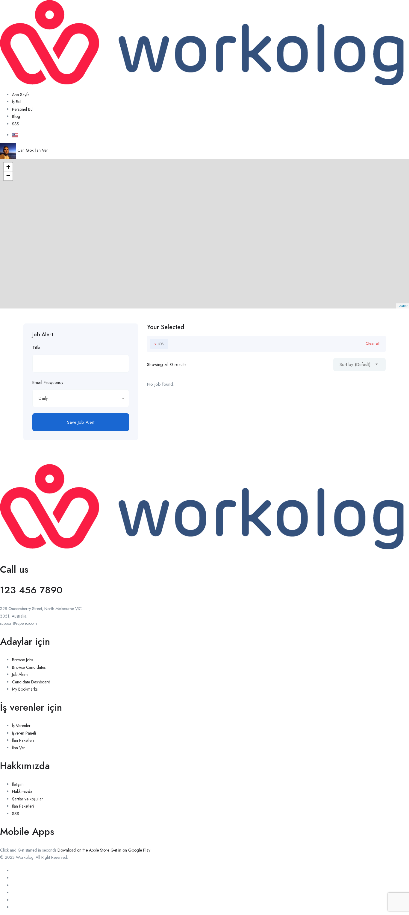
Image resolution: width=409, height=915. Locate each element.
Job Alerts (20, 674)
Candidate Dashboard (31, 682)
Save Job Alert (80, 422)
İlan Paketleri (23, 740)
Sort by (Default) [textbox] (355, 364)
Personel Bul (23, 109)
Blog (16, 116)
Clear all (373, 343)
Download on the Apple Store (83, 850)
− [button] (8, 176)
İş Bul (16, 102)
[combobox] (80, 398)
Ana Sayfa (21, 95)
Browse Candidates (29, 667)
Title (36, 347)
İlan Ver (41, 150)
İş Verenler (21, 726)
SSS (15, 124)
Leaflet (403, 305)
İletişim (18, 784)
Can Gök (25, 150)
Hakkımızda (22, 791)
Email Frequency (47, 382)
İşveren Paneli (24, 733)
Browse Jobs (22, 660)
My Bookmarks (24, 689)
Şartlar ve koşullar (27, 799)
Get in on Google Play (130, 850)
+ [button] (8, 167)
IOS (159, 344)
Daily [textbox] (43, 398)
